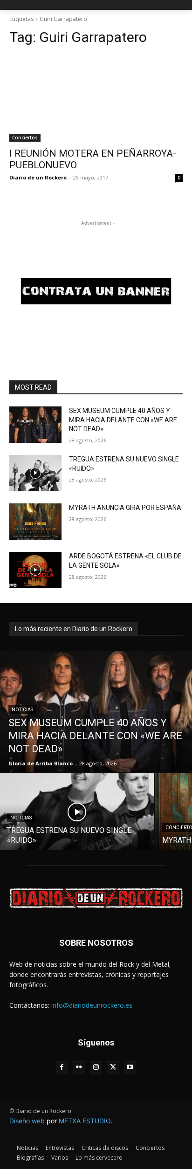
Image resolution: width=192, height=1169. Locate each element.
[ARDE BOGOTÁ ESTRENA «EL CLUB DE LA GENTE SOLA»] (35, 570)
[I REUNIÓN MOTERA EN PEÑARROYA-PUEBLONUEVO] (96, 98)
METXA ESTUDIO (84, 1121)
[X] (113, 1067)
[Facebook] (62, 1067)
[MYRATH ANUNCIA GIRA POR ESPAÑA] (35, 521)
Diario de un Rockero (38, 177)
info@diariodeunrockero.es (91, 1005)
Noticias (22, 709)
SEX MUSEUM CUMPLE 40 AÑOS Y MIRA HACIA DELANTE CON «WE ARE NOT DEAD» (123, 420)
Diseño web (27, 1121)
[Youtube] (130, 1067)
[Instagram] (96, 1067)
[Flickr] (79, 1067)
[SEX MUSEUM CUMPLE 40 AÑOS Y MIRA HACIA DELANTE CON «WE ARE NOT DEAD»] (35, 424)
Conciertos (25, 137)
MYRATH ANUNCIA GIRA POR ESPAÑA (125, 507)
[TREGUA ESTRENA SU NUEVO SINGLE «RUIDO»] (35, 473)
